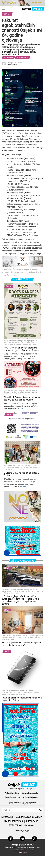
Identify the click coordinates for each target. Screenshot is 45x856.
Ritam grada (22, 58)
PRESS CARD (32, 821)
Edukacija (8, 58)
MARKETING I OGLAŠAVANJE (29, 817)
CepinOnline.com (12, 797)
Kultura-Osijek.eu (30, 797)
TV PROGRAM (15, 825)
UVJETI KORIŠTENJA (13, 821)
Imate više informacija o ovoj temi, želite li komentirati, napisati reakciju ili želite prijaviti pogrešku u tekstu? (21, 272)
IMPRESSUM (7, 817)
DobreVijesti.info (12, 793)
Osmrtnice (29, 825)
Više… (32, 359)
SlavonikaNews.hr (30, 793)
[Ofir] (25, 852)
